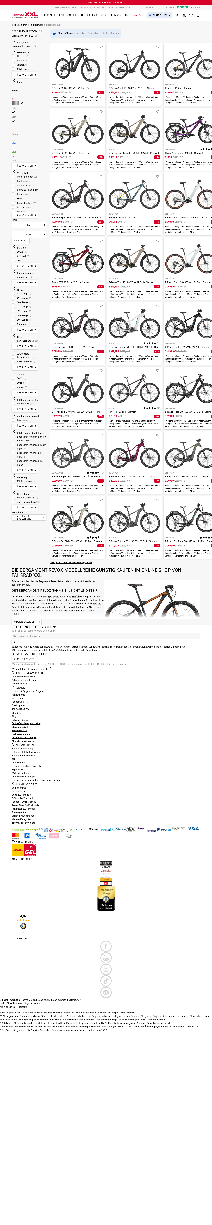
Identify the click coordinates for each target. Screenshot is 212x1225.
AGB (14, 759)
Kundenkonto (18, 694)
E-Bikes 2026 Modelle (23, 798)
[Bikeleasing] (32, 830)
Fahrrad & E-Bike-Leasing (24, 755)
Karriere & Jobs (19, 730)
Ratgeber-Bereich (20, 720)
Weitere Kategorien (21, 819)
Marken (26, 25)
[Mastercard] (16, 838)
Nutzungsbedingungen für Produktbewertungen (36, 780)
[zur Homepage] (25, 15)
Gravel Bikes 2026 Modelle (25, 805)
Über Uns (16, 713)
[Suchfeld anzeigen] (177, 15)
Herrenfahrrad (19, 791)
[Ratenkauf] (41, 838)
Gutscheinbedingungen (23, 776)
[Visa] (193, 830)
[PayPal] (164, 830)
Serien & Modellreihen (23, 815)
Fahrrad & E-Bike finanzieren (26, 752)
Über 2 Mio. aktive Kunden (120, 7)
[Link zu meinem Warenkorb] (198, 15)
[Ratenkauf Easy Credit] (54, 838)
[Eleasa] (93, 830)
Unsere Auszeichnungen (24, 737)
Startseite (16, 25)
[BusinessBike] (46, 830)
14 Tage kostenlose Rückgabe (63, 7)
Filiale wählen (64, 33)
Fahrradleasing (19, 683)
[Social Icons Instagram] (106, 969)
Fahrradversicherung (22, 748)
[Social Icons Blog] (106, 992)
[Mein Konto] (184, 15)
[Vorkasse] (68, 838)
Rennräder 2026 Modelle (24, 808)
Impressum (17, 769)
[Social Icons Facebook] (106, 946)
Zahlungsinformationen (24, 680)
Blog (14, 716)
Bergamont (38, 25)
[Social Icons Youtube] (106, 958)
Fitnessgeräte (19, 812)
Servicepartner (19, 705)
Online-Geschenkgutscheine (26, 723)
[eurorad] (152, 830)
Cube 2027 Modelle (22, 794)
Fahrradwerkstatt (20, 701)
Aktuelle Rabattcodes (23, 741)
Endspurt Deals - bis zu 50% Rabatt (105, 2)
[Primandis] (107, 830)
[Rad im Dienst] (120, 830)
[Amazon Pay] (178, 830)
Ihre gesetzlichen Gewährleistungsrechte (71, 562)
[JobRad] (18, 830)
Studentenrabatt (20, 727)
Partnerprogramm (21, 734)
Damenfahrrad (19, 787)
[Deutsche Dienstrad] (61, 830)
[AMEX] (27, 838)
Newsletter (17, 698)
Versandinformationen (23, 676)
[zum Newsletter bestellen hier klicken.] (15, 642)
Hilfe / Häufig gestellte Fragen (27, 691)
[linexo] (141, 830)
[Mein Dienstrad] (77, 830)
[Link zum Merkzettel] (191, 15)
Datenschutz (18, 762)
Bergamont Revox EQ (24, 35)
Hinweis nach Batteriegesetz (26, 766)
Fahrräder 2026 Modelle (24, 801)
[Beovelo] (131, 830)
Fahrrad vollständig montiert (92, 7)
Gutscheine (148, 7)
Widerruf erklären (20, 773)
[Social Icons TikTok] (106, 981)
